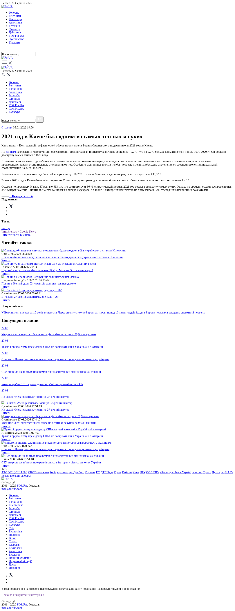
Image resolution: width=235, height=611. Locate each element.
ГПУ (156, 472)
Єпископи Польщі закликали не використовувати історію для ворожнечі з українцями (55, 449)
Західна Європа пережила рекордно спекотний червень (170, 312)
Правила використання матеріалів (22, 595)
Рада (110, 472)
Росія (53, 472)
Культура (14, 42)
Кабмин (127, 472)
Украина (90, 472)
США (19, 472)
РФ (25, 472)
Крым (117, 472)
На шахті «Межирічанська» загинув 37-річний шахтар (35, 409)
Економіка (15, 531)
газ (223, 472)
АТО (4, 472)
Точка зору (15, 19)
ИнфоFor (14, 567)
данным (11, 151)
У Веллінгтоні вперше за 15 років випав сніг (29, 312)
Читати (5, 260)
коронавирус (65, 472)
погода (5, 228)
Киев (136, 472)
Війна (12, 538)
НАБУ (229, 472)
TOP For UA (16, 35)
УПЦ (11, 472)
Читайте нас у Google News (18, 231)
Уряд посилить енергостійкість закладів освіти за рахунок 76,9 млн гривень (48, 422)
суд (169, 472)
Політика (14, 534)
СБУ (31, 472)
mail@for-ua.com (11, 488)
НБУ (142, 472)
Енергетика (16, 505)
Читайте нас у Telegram (15, 234)
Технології (15, 548)
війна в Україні (181, 472)
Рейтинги (15, 15)
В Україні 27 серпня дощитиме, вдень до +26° (30, 296)
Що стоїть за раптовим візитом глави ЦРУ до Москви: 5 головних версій (47, 270)
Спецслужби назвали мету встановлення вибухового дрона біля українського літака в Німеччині (62, 257)
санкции (197, 472)
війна (163, 472)
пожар (5, 475)
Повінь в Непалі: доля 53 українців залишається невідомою (38, 283)
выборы (26, 475)
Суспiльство (16, 39)
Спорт (13, 541)
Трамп (207, 472)
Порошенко (41, 472)
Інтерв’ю (14, 25)
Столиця (14, 29)
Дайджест (15, 32)
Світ (11, 528)
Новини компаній (20, 557)
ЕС (98, 472)
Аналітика (15, 22)
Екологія (14, 554)
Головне (14, 12)
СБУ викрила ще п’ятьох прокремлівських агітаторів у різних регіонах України (51, 462)
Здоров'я (14, 544)
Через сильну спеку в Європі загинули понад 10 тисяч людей (96, 312)
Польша (15, 475)
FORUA (22, 485)
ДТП (104, 472)
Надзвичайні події (20, 561)
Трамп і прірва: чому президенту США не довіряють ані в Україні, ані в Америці (52, 436)
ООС (149, 472)
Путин (216, 472)
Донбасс (78, 472)
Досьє (12, 564)
